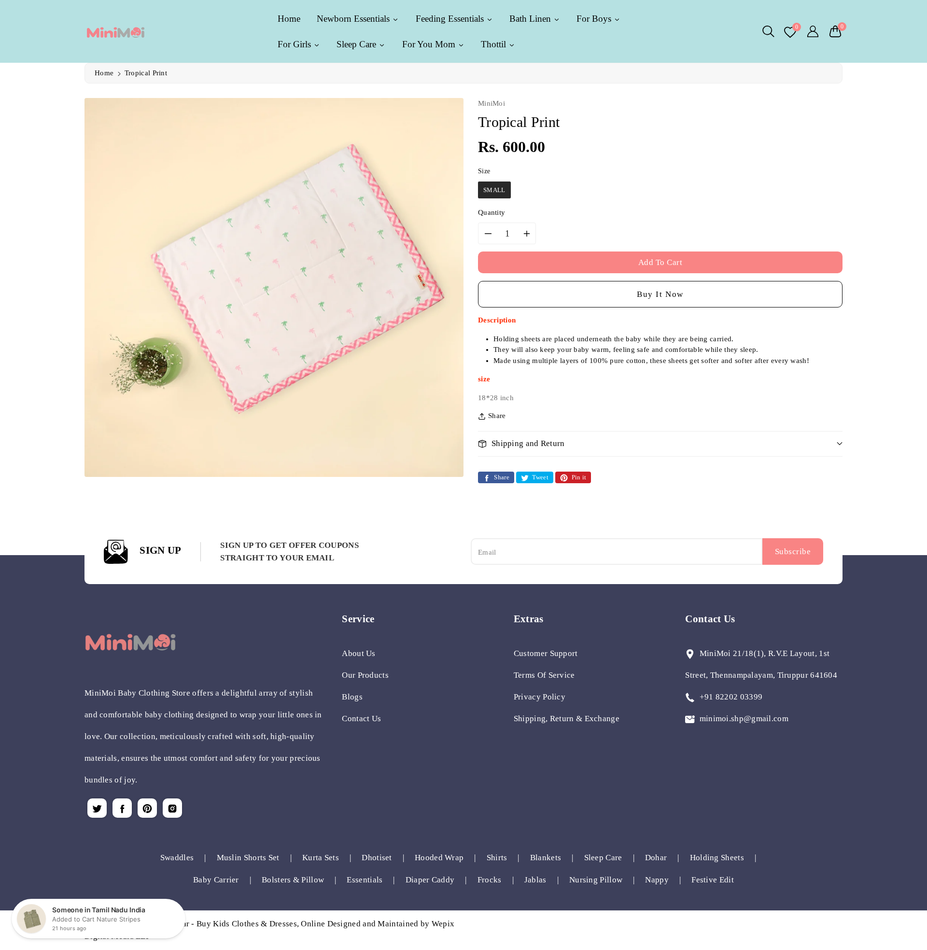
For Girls (295, 44)
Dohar (656, 857)
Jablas (535, 879)
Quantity (491, 212)
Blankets (545, 857)
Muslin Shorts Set (248, 857)
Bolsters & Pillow (293, 879)
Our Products (365, 675)
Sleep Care (358, 44)
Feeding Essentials (451, 19)
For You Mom (430, 44)
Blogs (352, 696)
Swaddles (177, 857)
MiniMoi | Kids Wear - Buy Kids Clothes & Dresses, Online (220, 923)
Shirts (497, 857)
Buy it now (660, 294)
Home (104, 73)
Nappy (657, 879)
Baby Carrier (216, 879)
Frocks (490, 879)
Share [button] (497, 415)
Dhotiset (377, 857)
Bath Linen (531, 19)
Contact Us (361, 718)
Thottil (494, 44)
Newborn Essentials (354, 19)
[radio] (494, 190)
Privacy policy (539, 696)
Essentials (364, 879)
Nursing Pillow (595, 879)
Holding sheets (717, 857)
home (289, 19)
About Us (358, 653)
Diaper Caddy (430, 879)
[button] (768, 31)
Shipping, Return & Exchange (566, 718)
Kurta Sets (320, 857)
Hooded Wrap (439, 857)
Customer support (546, 653)
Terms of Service (544, 675)
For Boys (595, 19)
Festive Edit (712, 879)
